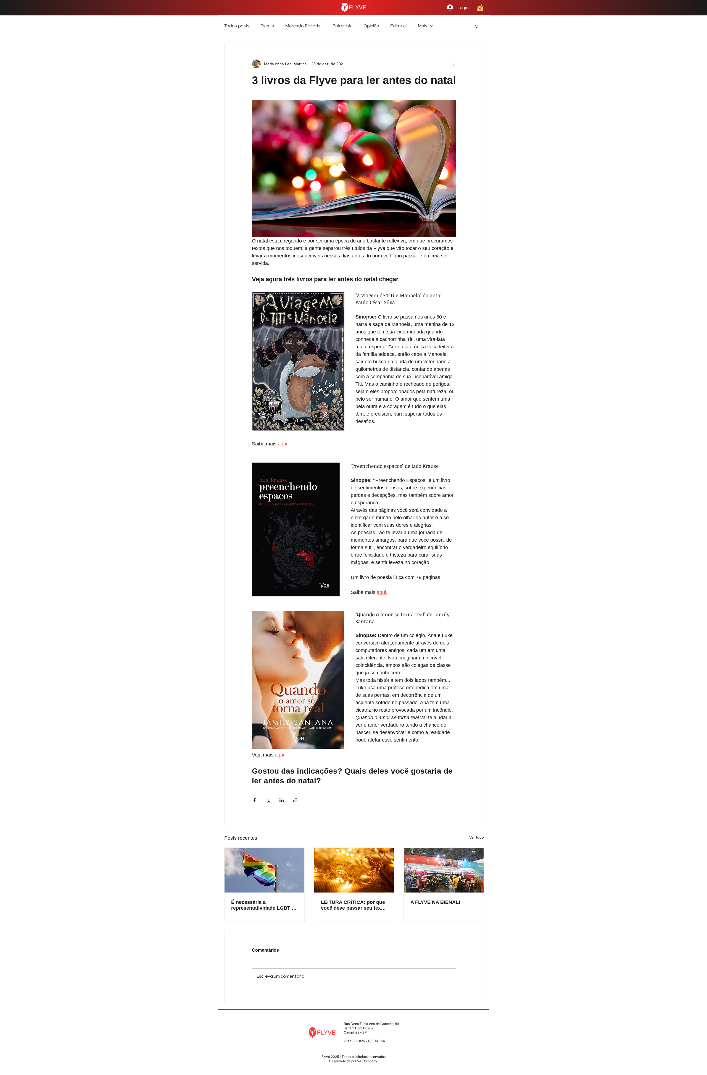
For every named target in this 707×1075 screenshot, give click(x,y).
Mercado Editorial (303, 25)
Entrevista (343, 25)
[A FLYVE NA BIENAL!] (444, 870)
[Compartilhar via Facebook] (254, 800)
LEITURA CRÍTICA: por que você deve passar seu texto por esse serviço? (353, 905)
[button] (480, 7)
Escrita (267, 25)
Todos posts (236, 25)
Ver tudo (476, 837)
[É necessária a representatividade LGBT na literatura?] (264, 870)
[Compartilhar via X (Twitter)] (268, 800)
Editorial (398, 25)
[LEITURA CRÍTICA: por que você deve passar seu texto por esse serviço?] (354, 870)
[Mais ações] (453, 64)
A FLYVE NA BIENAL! (435, 902)
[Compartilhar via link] (295, 800)
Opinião (371, 25)
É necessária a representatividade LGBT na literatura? (264, 905)
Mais (422, 25)
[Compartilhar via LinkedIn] (281, 800)
